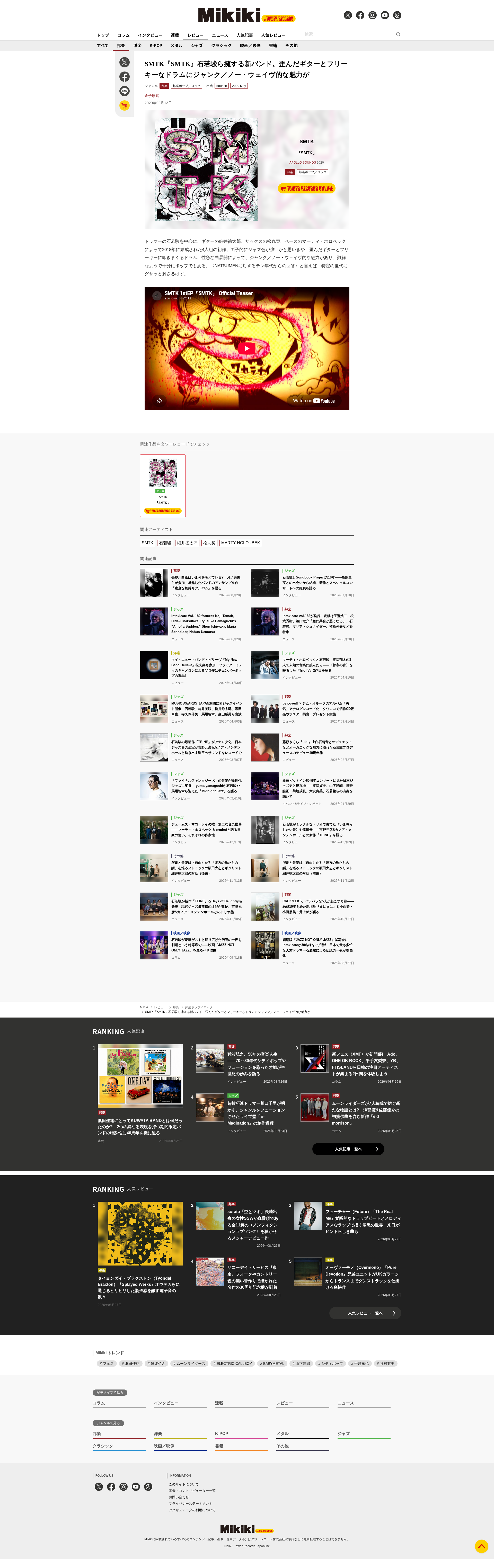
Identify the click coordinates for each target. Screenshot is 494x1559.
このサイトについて (184, 1484)
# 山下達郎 (301, 1363)
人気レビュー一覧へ (365, 1313)
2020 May (239, 86)
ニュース (220, 35)
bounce (221, 86)
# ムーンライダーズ (189, 1363)
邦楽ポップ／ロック (186, 86)
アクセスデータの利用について (192, 1510)
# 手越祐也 (360, 1363)
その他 (291, 45)
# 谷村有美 (385, 1363)
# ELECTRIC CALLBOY (233, 1363)
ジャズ (197, 45)
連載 (175, 35)
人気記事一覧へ (348, 1149)
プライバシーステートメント (190, 1503)
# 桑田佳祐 (130, 1363)
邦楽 (121, 45)
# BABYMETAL (272, 1363)
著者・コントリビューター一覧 (192, 1490)
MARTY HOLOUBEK (240, 543)
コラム (123, 35)
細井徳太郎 (187, 543)
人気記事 (244, 35)
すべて (103, 45)
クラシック (221, 45)
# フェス (107, 1363)
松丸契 (209, 543)
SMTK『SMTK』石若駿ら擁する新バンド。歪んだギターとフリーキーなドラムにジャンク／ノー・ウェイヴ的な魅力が (227, 1012)
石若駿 (165, 543)
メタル (176, 45)
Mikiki (144, 1007)
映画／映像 (250, 45)
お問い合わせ (179, 1497)
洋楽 (137, 45)
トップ (103, 35)
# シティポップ (330, 1363)
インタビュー (150, 35)
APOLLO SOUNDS (302, 162)
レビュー (195, 35)
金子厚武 (152, 96)
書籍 (273, 45)
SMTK (147, 543)
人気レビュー (273, 35)
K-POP (156, 45)
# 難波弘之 (156, 1363)
